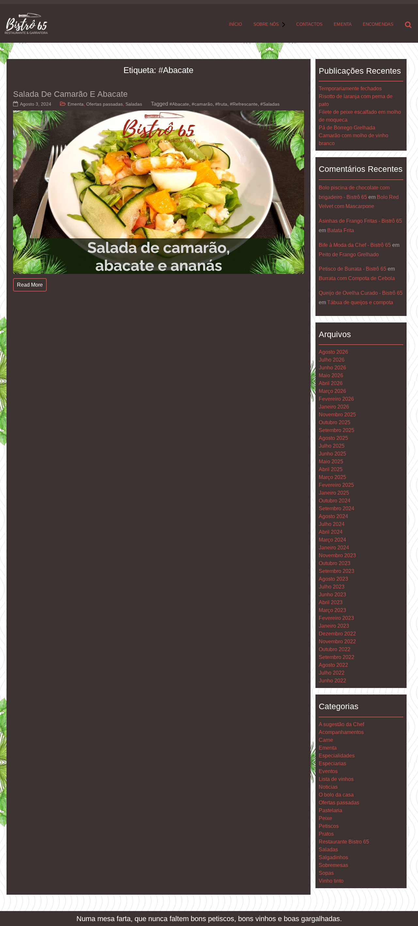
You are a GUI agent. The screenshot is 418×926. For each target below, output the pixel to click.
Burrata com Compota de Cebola (357, 278)
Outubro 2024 (334, 500)
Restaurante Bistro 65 (344, 841)
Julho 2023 (332, 587)
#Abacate (179, 104)
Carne (326, 740)
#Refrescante (244, 104)
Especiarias (332, 763)
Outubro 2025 (334, 422)
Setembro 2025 (336, 430)
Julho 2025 (332, 446)
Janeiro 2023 (334, 626)
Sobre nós (266, 24)
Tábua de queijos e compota (360, 302)
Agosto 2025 (333, 438)
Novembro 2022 (337, 641)
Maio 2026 (331, 375)
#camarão (202, 104)
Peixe (325, 818)
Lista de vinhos (336, 779)
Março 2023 (332, 610)
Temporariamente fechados (350, 88)
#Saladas (270, 104)
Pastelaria (330, 810)
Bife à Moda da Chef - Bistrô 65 (355, 245)
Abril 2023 (331, 602)
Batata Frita (340, 230)
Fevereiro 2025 (336, 485)
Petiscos (329, 826)
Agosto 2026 (333, 352)
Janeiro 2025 (334, 493)
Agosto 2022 (333, 665)
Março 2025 (332, 477)
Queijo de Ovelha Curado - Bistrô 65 (361, 293)
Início (235, 24)
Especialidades (337, 755)
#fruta (221, 104)
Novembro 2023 (337, 555)
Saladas (133, 104)
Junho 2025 (332, 453)
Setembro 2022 (336, 657)
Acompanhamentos (341, 732)
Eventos (328, 771)
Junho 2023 (332, 594)
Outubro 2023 (334, 563)
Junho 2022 (332, 680)
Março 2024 (332, 540)
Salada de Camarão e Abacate (70, 93)
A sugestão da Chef (341, 724)
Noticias (328, 787)
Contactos (309, 24)
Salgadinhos (333, 857)
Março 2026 (332, 391)
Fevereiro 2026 (336, 399)
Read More (30, 285)
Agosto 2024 (333, 516)
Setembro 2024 (336, 508)
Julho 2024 (332, 524)
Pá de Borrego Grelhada (347, 127)
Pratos (326, 834)
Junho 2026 (332, 367)
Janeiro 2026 (334, 407)
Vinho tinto (331, 881)
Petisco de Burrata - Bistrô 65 (352, 269)
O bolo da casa (336, 795)
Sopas (326, 873)
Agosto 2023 (333, 579)
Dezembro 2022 (337, 633)
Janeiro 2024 (334, 547)
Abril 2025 (331, 469)
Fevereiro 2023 (336, 618)
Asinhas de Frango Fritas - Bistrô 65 (360, 221)
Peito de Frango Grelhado (349, 254)
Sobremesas (333, 865)
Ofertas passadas (104, 104)
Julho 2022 (332, 673)
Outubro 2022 (334, 649)
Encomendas (378, 24)
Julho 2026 (332, 360)
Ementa (343, 24)
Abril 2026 (331, 383)
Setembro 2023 (336, 571)
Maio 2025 (331, 461)
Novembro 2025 (337, 414)
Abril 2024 (331, 532)
